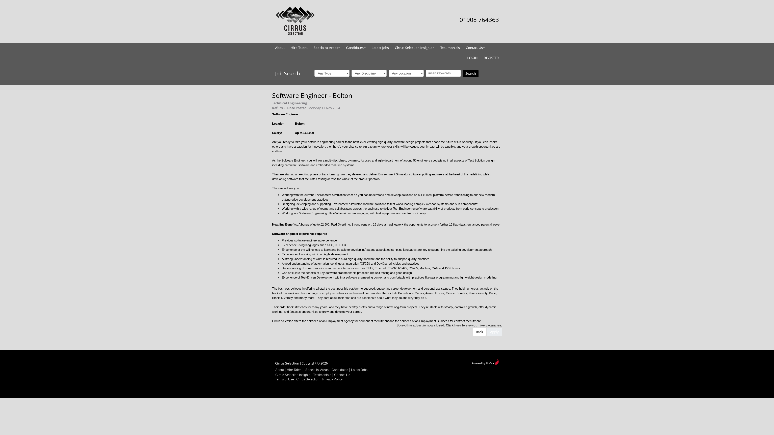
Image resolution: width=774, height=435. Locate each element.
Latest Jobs (380, 47)
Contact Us (474, 47)
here (457, 325)
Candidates (355, 47)
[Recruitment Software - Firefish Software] (485, 362)
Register (491, 57)
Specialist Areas (326, 47)
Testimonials (450, 47)
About (280, 47)
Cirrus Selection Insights (413, 47)
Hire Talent (299, 47)
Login (472, 57)
